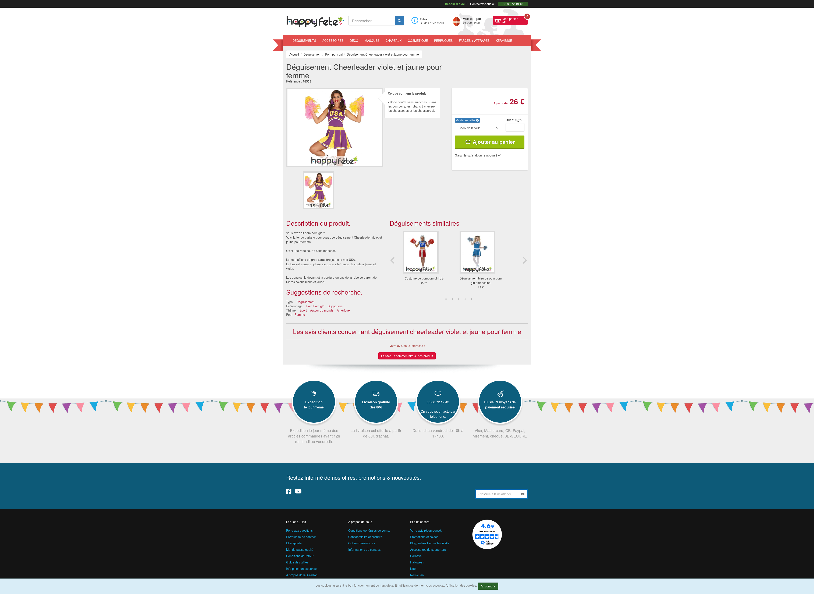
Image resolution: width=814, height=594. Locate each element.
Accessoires (332, 40)
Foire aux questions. (300, 530)
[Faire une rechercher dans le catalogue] (399, 20)
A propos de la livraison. (302, 575)
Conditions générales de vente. (369, 530)
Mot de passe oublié (299, 549)
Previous (392, 260)
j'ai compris (488, 586)
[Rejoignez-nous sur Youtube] (298, 491)
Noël (413, 568)
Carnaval (416, 556)
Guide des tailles (466, 120)
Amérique (343, 310)
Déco (354, 40)
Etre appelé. (294, 543)
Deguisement (305, 302)
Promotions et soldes (424, 537)
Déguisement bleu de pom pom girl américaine (481, 280)
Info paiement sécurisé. (302, 568)
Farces (474, 40)
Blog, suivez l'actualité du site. (430, 543)
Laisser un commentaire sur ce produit (407, 356)
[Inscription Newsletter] (522, 494)
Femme (300, 314)
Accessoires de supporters (428, 549)
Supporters (335, 306)
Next (524, 260)
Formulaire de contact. (301, 537)
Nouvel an (417, 575)
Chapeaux (393, 40)
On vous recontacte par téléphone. (438, 414)
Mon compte (472, 20)
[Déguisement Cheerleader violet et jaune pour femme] (318, 190)
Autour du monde (321, 310)
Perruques (443, 40)
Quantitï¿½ (514, 120)
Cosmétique (418, 40)
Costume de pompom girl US (424, 278)
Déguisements (304, 40)
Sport (303, 310)
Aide (422, 19)
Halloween (417, 562)
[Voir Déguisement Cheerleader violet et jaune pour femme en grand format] (334, 127)
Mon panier (515, 20)
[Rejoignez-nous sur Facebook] (288, 491)
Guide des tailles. (297, 562)
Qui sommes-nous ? (361, 543)
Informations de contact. (364, 549)
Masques (372, 40)
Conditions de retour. (300, 556)
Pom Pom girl (315, 306)
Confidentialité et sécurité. (365, 537)
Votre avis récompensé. (426, 530)
